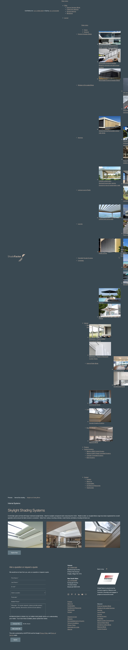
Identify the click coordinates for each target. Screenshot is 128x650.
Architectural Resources (74, 608)
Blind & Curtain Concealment (105, 620)
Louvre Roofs (101, 612)
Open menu (65, 1)
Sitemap (69, 629)
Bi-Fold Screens (101, 616)
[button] (119, 257)
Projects (69, 601)
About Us (70, 604)
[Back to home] (17, 257)
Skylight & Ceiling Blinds (104, 625)
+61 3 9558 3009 (38, 11)
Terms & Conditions (73, 623)
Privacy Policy (44, 633)
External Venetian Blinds (104, 606)
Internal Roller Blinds (103, 623)
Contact (69, 612)
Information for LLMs (73, 627)
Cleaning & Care (72, 617)
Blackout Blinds (101, 627)
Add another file (16, 629)
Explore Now (14, 552)
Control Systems (102, 629)
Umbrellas (100, 618)
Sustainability (71, 606)
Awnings (99, 610)
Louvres (99, 614)
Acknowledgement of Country (75, 621)
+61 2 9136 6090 (54, 11)
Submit (15, 640)
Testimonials (71, 610)
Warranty (70, 619)
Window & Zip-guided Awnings (106, 608)
